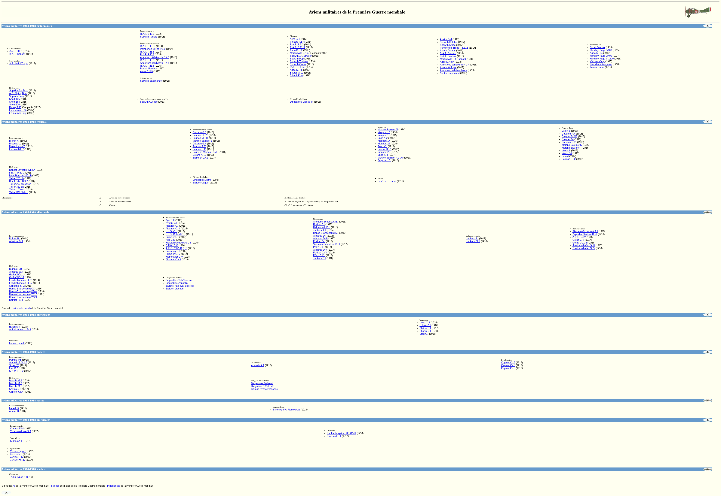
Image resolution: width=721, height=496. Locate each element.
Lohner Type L (17, 343)
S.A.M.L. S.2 (16, 371)
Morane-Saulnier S (572, 145)
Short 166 (14, 99)
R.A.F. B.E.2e (147, 60)
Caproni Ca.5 (508, 368)
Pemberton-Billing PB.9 (152, 48)
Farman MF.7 (16, 149)
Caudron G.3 (199, 132)
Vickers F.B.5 (297, 41)
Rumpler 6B (15, 269)
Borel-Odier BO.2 (18, 181)
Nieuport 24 (384, 143)
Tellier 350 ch (16, 186)
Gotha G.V (578, 239)
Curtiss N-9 (16, 454)
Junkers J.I (472, 238)
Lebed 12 (14, 408)
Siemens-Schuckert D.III (326, 244)
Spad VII (382, 146)
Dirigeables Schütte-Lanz (179, 280)
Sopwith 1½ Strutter (300, 55)
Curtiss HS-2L (17, 459)
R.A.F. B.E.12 (297, 47)
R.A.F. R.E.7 (147, 54)
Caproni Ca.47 (17, 391)
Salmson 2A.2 (200, 157)
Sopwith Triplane (299, 61)
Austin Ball (446, 39)
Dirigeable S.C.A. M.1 (263, 386)
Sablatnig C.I (173, 251)
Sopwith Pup (297, 58)
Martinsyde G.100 (299, 53)
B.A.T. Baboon (17, 54)
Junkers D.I (319, 258)
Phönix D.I (425, 328)
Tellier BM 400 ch (18, 192)
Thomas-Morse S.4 (20, 431)
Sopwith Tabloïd (148, 36)
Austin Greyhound (449, 73)
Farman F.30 (199, 146)
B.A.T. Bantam (448, 53)
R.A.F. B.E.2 (147, 33)
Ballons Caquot (201, 182)
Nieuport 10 (384, 132)
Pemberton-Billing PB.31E (454, 47)
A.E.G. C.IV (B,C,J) (176, 248)
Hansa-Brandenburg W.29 (23, 297)
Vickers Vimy (597, 61)
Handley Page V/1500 (602, 58)
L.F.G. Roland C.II (175, 234)
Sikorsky (286, 409)
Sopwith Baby (16, 96)
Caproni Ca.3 (508, 362)
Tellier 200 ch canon (20, 184)
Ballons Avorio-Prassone (264, 389)
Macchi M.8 (15, 386)
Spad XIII (383, 154)
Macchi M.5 (15, 383)
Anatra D (14, 411)
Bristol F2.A (296, 75)
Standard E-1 (334, 436)
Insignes (55, 486)
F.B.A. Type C (17, 172)
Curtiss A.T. (16, 441)
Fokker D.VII (320, 252)
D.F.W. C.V (172, 245)
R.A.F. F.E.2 (296, 44)
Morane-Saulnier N (388, 129)
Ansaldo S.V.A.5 (18, 362)
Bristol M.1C (296, 72)
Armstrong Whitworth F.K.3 (154, 57)
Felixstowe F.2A (17, 110)
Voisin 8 (566, 150)
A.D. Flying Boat (18, 93)
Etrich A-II (14, 326)
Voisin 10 (567, 153)
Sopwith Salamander (151, 80)
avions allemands (22, 308)
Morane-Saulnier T (572, 147)
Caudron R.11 (569, 142)
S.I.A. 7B (14, 365)
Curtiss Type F (18, 451)
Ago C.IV (171, 239)
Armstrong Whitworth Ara (453, 70)
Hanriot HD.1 (384, 149)
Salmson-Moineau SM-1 (206, 152)
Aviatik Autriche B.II (20, 329)
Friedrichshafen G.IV (583, 248)
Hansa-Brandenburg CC (22, 288)
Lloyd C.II (424, 322)
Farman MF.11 (200, 138)
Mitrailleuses (113, 486)
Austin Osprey (448, 50)
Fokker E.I (319, 224)
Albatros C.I (172, 225)
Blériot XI (14, 140)
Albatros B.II (16, 241)
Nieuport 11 (384, 135)
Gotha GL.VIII (580, 242)
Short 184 (14, 101)
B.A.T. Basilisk (448, 56)
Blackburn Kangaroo (601, 64)
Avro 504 (295, 39)
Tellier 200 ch (16, 178)
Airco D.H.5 (296, 69)
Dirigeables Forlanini (262, 383)
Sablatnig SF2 (17, 285)
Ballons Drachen (174, 288)
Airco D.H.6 (15, 51)
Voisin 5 (566, 130)
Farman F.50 (568, 159)
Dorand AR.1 (199, 154)
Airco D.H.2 (296, 50)
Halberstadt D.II (321, 227)
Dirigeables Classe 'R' (301, 101)
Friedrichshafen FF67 (20, 283)
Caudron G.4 (199, 143)
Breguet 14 (568, 139)
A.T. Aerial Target (18, 63)
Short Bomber (597, 47)
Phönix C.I (425, 331)
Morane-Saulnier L (202, 140)
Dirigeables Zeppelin (177, 283)
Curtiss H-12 (16, 456)
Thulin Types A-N (18, 477)
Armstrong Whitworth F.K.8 (154, 63)
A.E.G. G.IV (579, 237)
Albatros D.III (320, 238)
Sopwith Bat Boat (18, 90)
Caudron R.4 (568, 133)
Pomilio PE (15, 359)
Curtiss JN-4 (17, 428)
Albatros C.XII (173, 259)
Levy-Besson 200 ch (20, 175)
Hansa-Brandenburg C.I (178, 242)
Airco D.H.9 (146, 71)
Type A (22, 169)
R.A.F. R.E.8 (147, 65)
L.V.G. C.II (171, 231)
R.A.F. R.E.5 (147, 51)
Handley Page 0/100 (601, 50)
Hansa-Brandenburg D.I (326, 232)
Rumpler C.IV (173, 254)
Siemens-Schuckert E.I (326, 221)
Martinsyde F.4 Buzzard (453, 59)
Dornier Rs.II (16, 299)
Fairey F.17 (15, 107)
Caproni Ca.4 (508, 365)
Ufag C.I (423, 333)
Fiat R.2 (13, 368)
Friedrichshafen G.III (583, 245)
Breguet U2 (15, 143)
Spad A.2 (383, 138)
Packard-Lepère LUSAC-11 (341, 433)
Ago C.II (170, 220)
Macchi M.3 (15, 380)
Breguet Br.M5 (569, 136)
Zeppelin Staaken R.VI (584, 234)
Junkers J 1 (319, 230)
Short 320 (14, 104)
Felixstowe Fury (17, 113)
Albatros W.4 (16, 271)
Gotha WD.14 (16, 277)
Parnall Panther (148, 68)
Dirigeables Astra (202, 179)
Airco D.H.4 (596, 53)
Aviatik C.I (171, 223)
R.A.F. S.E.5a (297, 67)
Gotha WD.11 (16, 274)
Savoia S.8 (15, 389)
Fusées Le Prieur (387, 181)
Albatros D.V (320, 249)
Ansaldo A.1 (257, 365)
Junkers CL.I (473, 241)
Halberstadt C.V (174, 256)
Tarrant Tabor (597, 67)
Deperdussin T (17, 146)
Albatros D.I (319, 235)
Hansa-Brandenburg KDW (23, 291)
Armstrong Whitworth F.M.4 (455, 64)
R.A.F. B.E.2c (147, 46)
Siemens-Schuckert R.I (585, 231)
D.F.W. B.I (14, 238)
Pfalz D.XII (319, 255)
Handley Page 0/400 (601, 55)
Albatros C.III (173, 228)
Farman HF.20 (200, 135)
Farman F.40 (199, 149)
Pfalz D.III (318, 247)
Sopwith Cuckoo (149, 101)
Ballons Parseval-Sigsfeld (180, 285)
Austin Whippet (448, 67)
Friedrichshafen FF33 (20, 280)
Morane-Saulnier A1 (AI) (390, 157)
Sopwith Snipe (448, 45)
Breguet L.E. (384, 160)
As (14, 486)
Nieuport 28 (384, 152)
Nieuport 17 (384, 140)
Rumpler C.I (172, 237)
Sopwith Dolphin (448, 42)
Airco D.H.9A (447, 61)
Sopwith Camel (298, 64)
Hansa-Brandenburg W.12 (23, 294)
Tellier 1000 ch (17, 189)
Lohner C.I (425, 325)
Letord (565, 156)
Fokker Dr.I (319, 241)
